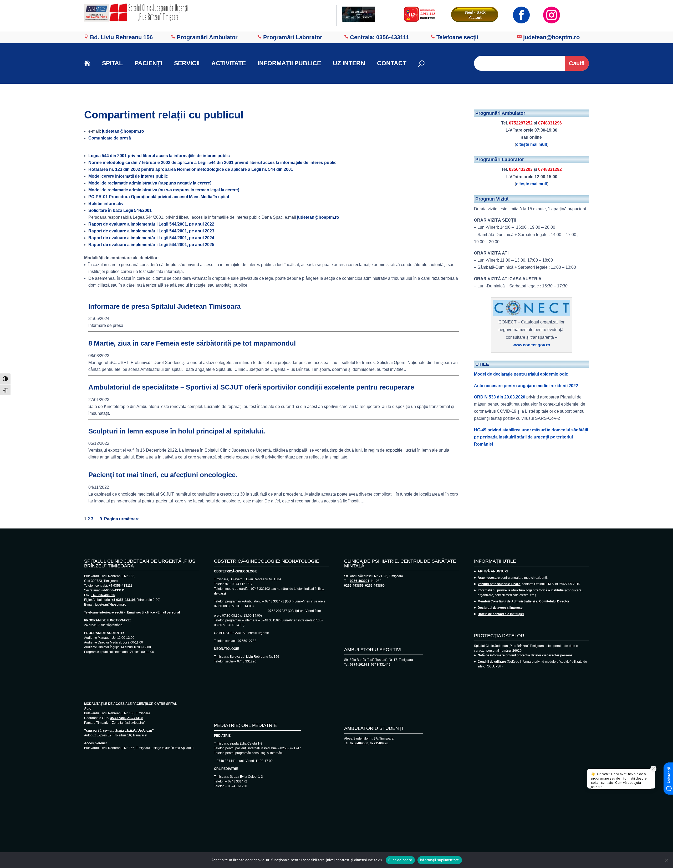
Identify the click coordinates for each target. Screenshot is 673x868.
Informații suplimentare (439, 860)
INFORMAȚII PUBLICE (289, 63)
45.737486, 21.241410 (126, 718)
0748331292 (550, 169)
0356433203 (521, 169)
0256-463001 (359, 581)
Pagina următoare (122, 519)
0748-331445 (380, 664)
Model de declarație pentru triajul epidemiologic (521, 374)
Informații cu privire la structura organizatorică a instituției (521, 590)
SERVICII (187, 63)
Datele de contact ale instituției (501, 614)
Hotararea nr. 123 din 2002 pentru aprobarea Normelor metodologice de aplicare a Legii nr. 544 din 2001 (190, 169)
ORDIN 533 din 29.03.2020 (499, 397)
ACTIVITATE (228, 63)
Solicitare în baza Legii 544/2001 (120, 210)
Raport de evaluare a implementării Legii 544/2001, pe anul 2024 (151, 238)
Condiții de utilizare (492, 662)
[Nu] (666, 860)
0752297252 (521, 123)
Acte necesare (489, 578)
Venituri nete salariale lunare (499, 584)
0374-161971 (359, 664)
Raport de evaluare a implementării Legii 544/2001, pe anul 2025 (151, 244)
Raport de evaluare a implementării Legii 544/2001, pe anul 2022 (151, 224)
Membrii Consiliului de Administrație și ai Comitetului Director (523, 601)
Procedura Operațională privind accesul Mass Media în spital (158, 196)
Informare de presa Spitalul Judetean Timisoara (164, 306)
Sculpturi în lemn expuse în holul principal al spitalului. (176, 431)
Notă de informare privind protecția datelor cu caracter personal (525, 655)
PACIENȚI (148, 63)
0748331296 (550, 123)
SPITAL (112, 63)
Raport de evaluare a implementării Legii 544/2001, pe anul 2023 (151, 231)
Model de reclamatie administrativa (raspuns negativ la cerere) (149, 183)
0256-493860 (375, 585)
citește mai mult (531, 144)
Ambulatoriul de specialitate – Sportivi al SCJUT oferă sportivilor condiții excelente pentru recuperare (251, 387)
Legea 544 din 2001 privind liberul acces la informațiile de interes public (159, 155)
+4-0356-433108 (123, 600)
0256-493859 (354, 585)
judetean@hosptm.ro (123, 131)
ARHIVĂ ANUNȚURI (493, 571)
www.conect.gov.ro (531, 345)
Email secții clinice (141, 612)
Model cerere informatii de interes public (128, 176)
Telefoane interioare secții (103, 612)
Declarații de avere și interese (500, 608)
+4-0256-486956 (103, 595)
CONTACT (391, 63)
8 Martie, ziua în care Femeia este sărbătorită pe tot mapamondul (192, 343)
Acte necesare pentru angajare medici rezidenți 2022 (526, 385)
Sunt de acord (400, 860)
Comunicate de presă (109, 138)
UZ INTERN (349, 63)
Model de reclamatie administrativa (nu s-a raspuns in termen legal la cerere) (163, 190)
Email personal (168, 612)
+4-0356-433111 (120, 585)
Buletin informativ (106, 203)
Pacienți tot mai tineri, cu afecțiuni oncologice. (162, 475)
